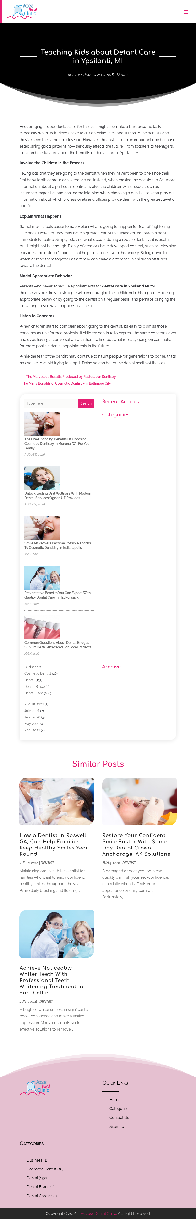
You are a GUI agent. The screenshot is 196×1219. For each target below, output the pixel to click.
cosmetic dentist (37, 673)
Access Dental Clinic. (99, 1213)
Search (86, 403)
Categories (119, 1108)
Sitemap (116, 1126)
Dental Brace (34, 687)
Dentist (122, 74)
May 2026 (31, 724)
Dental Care (33, 693)
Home (114, 1100)
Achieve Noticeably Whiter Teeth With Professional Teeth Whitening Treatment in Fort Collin (51, 980)
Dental (29, 680)
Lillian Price (81, 74)
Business (31, 667)
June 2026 (32, 717)
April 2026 (32, 730)
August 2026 (34, 704)
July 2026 (31, 710)
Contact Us (119, 1117)
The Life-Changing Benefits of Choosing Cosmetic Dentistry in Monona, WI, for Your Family (57, 443)
